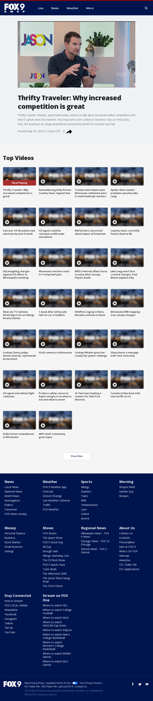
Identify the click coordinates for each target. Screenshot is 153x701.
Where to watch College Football (57, 611)
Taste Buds (50, 569)
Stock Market (12, 542)
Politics (8, 505)
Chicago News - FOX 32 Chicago (95, 542)
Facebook (10, 614)
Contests (124, 538)
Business (9, 538)
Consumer (10, 509)
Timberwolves (89, 505)
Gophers (86, 491)
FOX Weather (51, 509)
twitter (140, 684)
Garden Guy (126, 491)
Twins (84, 496)
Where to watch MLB (55, 617)
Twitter (8, 623)
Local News (11, 487)
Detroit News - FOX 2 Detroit (94, 550)
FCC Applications (129, 569)
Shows (48, 528)
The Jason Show (52, 538)
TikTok (8, 627)
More (89, 8)
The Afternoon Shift (55, 573)
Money (10, 528)
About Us (127, 528)
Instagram (10, 619)
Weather (50, 481)
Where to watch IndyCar (57, 630)
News (9, 481)
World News (11, 496)
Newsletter (11, 610)
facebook (133, 684)
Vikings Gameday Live (56, 555)
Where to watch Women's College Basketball (53, 646)
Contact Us (126, 533)
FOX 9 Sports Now (54, 564)
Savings (9, 551)
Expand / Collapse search (146, 8)
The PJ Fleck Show (54, 560)
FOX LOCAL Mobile (16, 605)
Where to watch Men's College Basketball (56, 636)
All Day (47, 546)
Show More (77, 456)
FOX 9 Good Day (53, 542)
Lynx (84, 509)
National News (13, 491)
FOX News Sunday (15, 514)
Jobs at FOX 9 (127, 546)
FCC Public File (128, 564)
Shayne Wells (127, 487)
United (85, 514)
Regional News (93, 528)
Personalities (127, 542)
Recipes (124, 496)
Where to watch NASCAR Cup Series (54, 623)
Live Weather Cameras (56, 500)
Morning (126, 481)
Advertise (124, 560)
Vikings (85, 487)
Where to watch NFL (55, 605)
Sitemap (124, 555)
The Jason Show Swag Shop (56, 579)
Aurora (85, 518)
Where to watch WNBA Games (57, 655)
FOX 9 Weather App (54, 487)
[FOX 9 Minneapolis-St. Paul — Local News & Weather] (16, 8)
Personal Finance (14, 533)
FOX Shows (50, 533)
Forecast (48, 491)
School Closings (52, 496)
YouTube (9, 632)
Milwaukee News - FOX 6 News (95, 534)
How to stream (13, 601)
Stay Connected (17, 595)
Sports (86, 481)
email (147, 684)
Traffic (47, 505)
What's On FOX (128, 551)
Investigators (12, 500)
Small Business (13, 546)
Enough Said (50, 551)
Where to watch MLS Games (55, 663)
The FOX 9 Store (53, 586)
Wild (83, 500)
